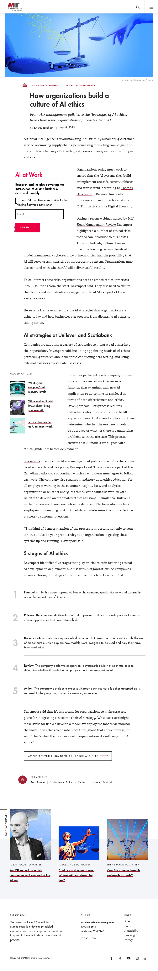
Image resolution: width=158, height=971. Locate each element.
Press (127, 921)
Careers (128, 926)
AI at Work (29, 174)
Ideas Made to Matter (44, 85)
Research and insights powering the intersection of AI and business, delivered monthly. (39, 188)
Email (20, 214)
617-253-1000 (88, 938)
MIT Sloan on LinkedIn (145, 960)
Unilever (127, 375)
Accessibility (131, 930)
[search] (138, 6)
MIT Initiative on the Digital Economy (104, 206)
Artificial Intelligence (81, 85)
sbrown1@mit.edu (103, 782)
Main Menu (151, 6)
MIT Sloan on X (119, 959)
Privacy (128, 940)
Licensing (129, 935)
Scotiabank (32, 461)
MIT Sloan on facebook (111, 960)
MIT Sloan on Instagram (136, 960)
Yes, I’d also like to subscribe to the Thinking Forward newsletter (41, 202)
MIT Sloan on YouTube (128, 960)
